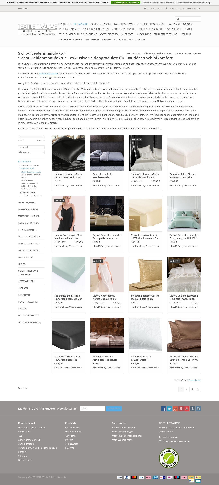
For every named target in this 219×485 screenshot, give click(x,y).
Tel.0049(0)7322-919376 (98, 39)
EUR (20, 8)
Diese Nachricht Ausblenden (126, 3)
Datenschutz (25, 460)
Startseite (64, 23)
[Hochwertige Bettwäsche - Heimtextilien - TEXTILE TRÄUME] (37, 29)
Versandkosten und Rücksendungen (37, 447)
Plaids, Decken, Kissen (96, 29)
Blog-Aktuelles (123, 39)
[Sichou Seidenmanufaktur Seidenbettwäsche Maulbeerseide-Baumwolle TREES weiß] (145, 335)
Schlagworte (71, 443)
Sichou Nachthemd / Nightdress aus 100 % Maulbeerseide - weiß (104, 297)
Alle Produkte (72, 427)
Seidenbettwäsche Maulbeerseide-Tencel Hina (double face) (105, 358)
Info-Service (143, 34)
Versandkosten (75, 185)
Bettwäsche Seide (162, 53)
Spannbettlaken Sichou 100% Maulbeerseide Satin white (182, 176)
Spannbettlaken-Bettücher (31, 196)
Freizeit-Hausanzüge (152, 23)
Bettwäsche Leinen (27, 192)
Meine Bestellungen (122, 431)
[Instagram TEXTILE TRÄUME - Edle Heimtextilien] (198, 408)
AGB (20, 435)
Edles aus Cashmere (150, 29)
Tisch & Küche (173, 29)
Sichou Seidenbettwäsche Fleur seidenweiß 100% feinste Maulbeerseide (184, 297)
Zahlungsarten (26, 443)
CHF (25, 8)
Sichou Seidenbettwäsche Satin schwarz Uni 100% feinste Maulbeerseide (68, 176)
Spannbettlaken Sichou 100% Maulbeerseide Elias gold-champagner (145, 236)
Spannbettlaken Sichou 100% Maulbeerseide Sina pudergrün (68, 297)
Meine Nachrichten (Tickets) (127, 435)
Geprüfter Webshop (165, 34)
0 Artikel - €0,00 (155, 8)
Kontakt (22, 451)
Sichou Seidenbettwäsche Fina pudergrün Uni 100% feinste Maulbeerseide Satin (184, 236)
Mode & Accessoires (123, 29)
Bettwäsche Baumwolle (29, 165)
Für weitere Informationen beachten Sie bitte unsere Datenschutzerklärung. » (177, 3)
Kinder (188, 29)
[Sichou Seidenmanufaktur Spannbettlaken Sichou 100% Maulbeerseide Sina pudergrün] (68, 274)
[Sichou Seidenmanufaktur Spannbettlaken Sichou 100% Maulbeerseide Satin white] (184, 153)
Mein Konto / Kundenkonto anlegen (185, 8)
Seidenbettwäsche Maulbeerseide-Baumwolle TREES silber (106, 176)
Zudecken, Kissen (101, 23)
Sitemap (22, 456)
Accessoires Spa (109, 34)
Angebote (127, 34)
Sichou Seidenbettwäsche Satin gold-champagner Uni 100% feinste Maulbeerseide (107, 236)
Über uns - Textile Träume (32, 427)
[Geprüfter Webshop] (180, 458)
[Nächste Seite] (198, 389)
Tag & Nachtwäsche (126, 23)
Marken (140, 39)
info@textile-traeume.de (176, 441)
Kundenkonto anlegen (124, 427)
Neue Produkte (73, 431)
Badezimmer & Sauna (180, 23)
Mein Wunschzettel (122, 439)
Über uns (185, 34)
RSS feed (70, 447)
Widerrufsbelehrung (29, 439)
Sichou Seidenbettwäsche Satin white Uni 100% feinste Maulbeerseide (145, 176)
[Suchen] (176, 19)
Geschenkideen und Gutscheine (77, 34)
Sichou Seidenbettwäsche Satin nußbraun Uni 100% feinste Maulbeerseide (184, 358)
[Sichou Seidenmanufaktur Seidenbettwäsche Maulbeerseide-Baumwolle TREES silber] (107, 153)
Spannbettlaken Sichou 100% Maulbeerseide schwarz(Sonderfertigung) (68, 358)
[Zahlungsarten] (119, 477)
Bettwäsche (81, 23)
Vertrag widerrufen (70, 39)
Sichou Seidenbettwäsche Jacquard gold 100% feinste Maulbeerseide (145, 297)
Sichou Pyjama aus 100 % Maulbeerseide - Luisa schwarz (68, 236)
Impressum (24, 431)
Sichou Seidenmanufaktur (187, 53)
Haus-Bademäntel (69, 29)
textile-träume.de (48, 73)
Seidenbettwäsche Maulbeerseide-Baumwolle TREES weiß (143, 358)
